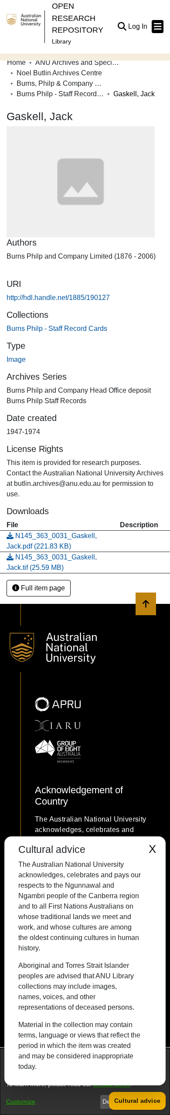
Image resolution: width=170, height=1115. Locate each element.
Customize (20, 1101)
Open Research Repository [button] (77, 17)
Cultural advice (137, 1100)
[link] (57, 328)
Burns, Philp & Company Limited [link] (60, 83)
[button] (121, 26)
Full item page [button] (42, 588)
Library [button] (61, 41)
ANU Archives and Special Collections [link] (78, 62)
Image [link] (16, 359)
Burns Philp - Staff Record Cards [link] (60, 94)
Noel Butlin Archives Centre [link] (59, 73)
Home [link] (16, 62)
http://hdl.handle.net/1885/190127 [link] (58, 297)
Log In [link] (138, 26)
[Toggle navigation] (157, 26)
